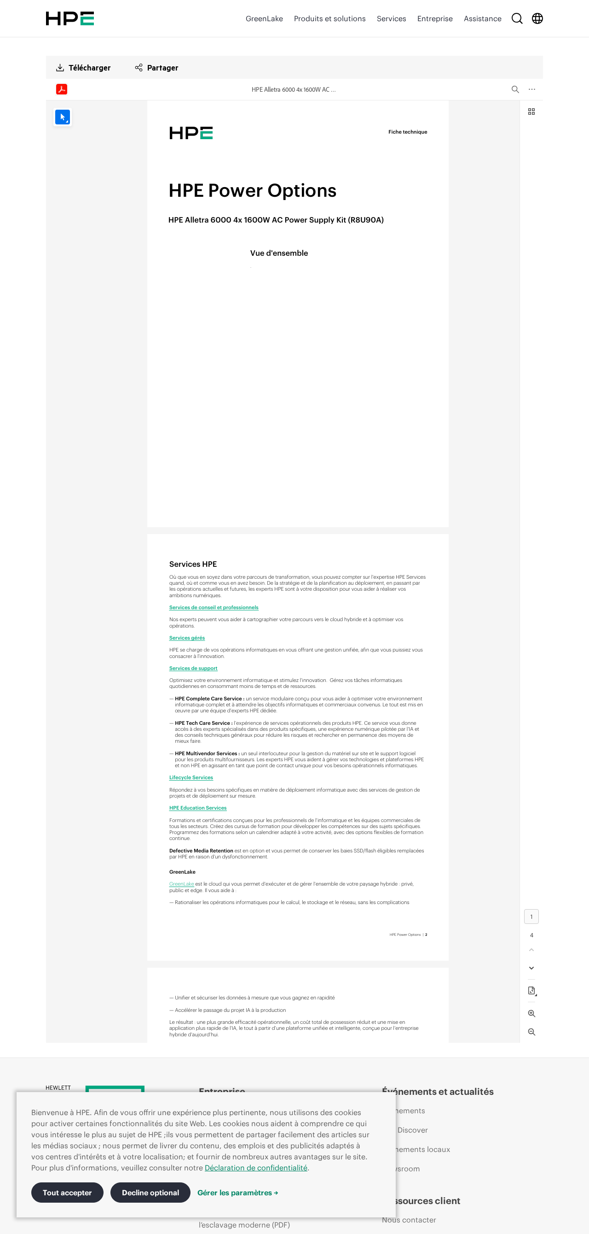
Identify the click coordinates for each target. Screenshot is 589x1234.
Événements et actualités (438, 1091)
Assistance (483, 18)
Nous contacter (409, 1219)
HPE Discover (405, 1129)
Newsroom (401, 1168)
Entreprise (435, 18)
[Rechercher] (517, 18)
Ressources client (421, 1200)
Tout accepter (67, 1192)
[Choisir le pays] (537, 18)
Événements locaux (416, 1149)
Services (391, 18)
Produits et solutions (330, 18)
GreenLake (264, 18)
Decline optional (150, 1192)
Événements (403, 1110)
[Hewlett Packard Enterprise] (70, 18)
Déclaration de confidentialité (256, 1167)
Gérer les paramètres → (237, 1192)
